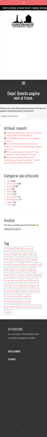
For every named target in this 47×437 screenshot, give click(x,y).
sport (9, 189)
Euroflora (17, 270)
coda (7, 265)
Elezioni (8, 270)
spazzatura (23, 307)
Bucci (27, 254)
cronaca (10, 186)
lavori (31, 275)
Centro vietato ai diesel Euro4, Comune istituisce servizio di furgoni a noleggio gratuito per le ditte (23, 146)
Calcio (7, 259)
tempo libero (12, 197)
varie (9, 181)
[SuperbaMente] (23, 21)
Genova (16, 275)
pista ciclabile (10, 291)
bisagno (19, 254)
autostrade (9, 254)
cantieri (25, 259)
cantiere (15, 259)
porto (28, 291)
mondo (10, 194)
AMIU (12, 249)
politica (10, 192)
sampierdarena (11, 301)
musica (10, 205)
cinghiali (33, 259)
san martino (25, 301)
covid (39, 265)
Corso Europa (29, 265)
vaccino (8, 312)
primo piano (11, 184)
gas (33, 270)
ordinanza (15, 286)
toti (31, 307)
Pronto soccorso (11, 296)
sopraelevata (10, 307)
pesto (35, 286)
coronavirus (16, 265)
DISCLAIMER (14, 351)
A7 (6, 249)
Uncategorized (13, 199)
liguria (38, 275)
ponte (20, 291)
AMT (19, 249)
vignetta (10, 202)
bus (33, 254)
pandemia (26, 286)
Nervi (7, 286)
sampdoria (25, 296)
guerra (24, 275)
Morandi (34, 280)
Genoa (7, 275)
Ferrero (27, 270)
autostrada (27, 249)
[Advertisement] (23, 51)
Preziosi (36, 291)
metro (25, 280)
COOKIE (12, 359)
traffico (38, 307)
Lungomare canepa (13, 280)
